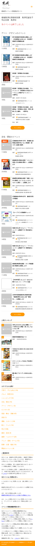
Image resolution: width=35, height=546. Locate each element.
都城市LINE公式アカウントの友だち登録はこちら (16, 495)
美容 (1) (4, 417)
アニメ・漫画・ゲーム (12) (10, 441)
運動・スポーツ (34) (8, 421)
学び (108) (4, 429)
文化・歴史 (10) (6, 402)
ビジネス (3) (5, 410)
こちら (5, 473)
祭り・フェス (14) (7, 425)
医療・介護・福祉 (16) (8, 444)
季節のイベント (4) (7, 448)
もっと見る (17, 128)
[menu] (32, 7)
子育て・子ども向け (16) (9, 390)
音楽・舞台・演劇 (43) (8, 413)
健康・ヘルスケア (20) (8, 437)
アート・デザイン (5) (8, 406)
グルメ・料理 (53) (7, 394)
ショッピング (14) (7, 398)
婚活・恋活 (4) (6, 433)
